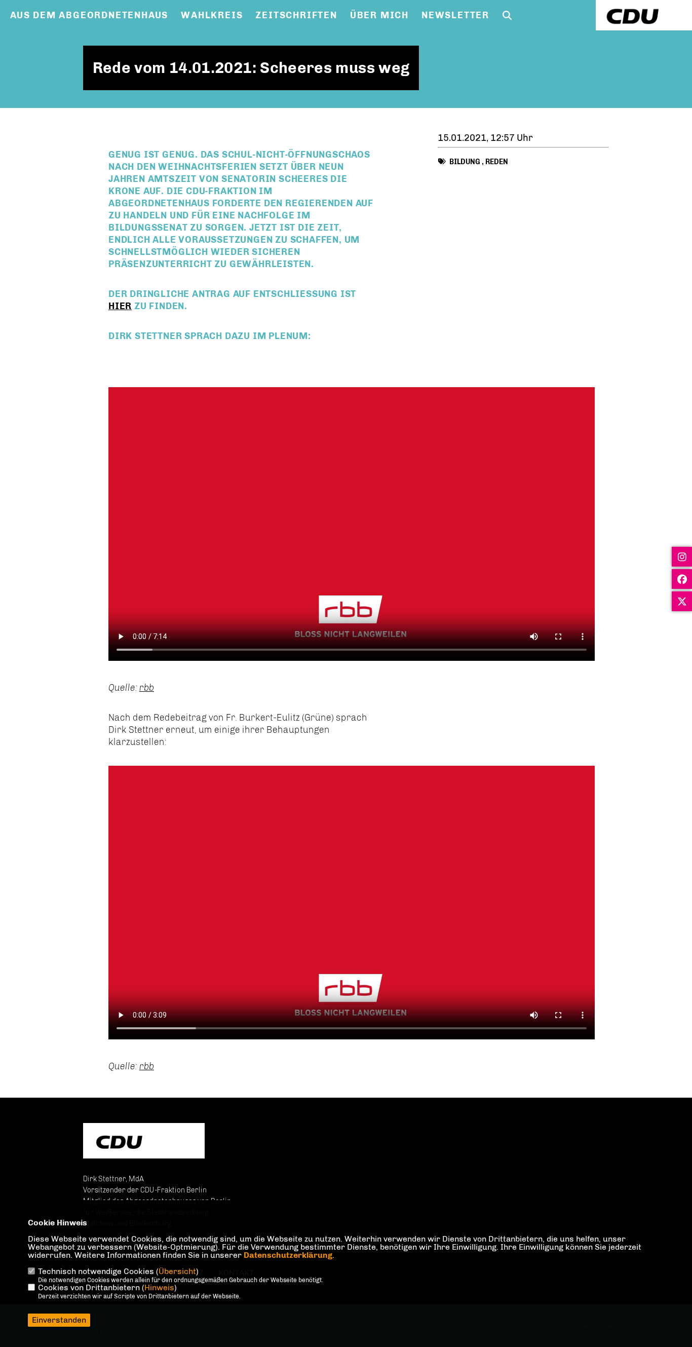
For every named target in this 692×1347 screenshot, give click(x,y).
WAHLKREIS (212, 15)
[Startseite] (144, 1142)
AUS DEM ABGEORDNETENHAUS (89, 15)
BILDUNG (464, 162)
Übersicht (177, 1271)
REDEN (496, 162)
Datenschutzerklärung (288, 1255)
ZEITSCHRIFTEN (296, 15)
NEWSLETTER (455, 15)
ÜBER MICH (379, 15)
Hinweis (159, 1287)
